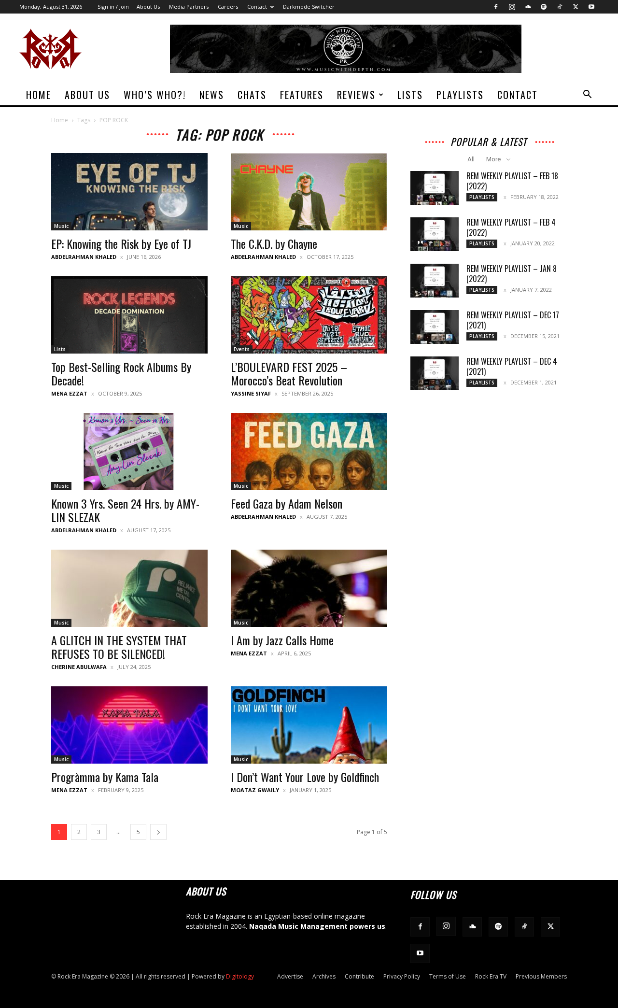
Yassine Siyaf (251, 393)
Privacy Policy (401, 976)
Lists (410, 94)
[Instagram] (512, 7)
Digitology (240, 976)
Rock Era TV (490, 976)
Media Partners (189, 6)
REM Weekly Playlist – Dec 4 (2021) (511, 366)
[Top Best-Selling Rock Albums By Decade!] (129, 315)
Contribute (359, 976)
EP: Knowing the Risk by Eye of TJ (121, 243)
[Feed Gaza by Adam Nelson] (309, 451)
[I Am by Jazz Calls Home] (309, 588)
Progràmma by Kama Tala (104, 776)
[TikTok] (559, 7)
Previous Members (541, 976)
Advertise (290, 976)
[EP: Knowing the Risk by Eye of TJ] (129, 191)
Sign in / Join (113, 6)
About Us (148, 6)
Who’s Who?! (155, 94)
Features (301, 94)
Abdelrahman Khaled (83, 256)
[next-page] (158, 832)
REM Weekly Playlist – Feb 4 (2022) (511, 227)
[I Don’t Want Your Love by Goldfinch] (309, 725)
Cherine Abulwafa (79, 666)
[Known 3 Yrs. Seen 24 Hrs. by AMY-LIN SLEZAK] (129, 451)
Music (61, 226)
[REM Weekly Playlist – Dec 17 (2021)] (434, 327)
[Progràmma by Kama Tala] (129, 725)
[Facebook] (496, 7)
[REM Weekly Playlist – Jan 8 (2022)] (434, 281)
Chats (252, 94)
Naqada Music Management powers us (317, 926)
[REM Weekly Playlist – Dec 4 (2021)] (434, 373)
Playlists (460, 94)
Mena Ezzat (69, 393)
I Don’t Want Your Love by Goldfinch (305, 776)
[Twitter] (575, 7)
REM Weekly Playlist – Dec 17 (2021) (512, 320)
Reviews (356, 94)
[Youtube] (591, 7)
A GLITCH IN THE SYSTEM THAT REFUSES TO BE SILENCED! (119, 646)
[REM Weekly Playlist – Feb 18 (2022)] (434, 188)
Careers (228, 6)
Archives (324, 976)
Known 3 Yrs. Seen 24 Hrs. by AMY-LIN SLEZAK (125, 510)
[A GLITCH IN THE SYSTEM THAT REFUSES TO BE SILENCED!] (129, 588)
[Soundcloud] (527, 7)
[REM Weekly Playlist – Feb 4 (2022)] (434, 234)
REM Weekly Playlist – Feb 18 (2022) (512, 181)
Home (38, 94)
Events (242, 349)
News (211, 94)
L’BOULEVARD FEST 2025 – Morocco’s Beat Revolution (289, 373)
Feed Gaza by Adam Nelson (286, 503)
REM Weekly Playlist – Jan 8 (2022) (511, 273)
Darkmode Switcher (309, 6)
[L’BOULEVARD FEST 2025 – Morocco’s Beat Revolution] (309, 315)
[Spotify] (543, 7)
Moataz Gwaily (255, 790)
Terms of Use (447, 976)
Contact (257, 6)
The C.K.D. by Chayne (274, 243)
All (471, 159)
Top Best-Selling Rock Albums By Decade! (121, 373)
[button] (587, 95)
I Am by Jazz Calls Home (282, 640)
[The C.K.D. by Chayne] (309, 191)
